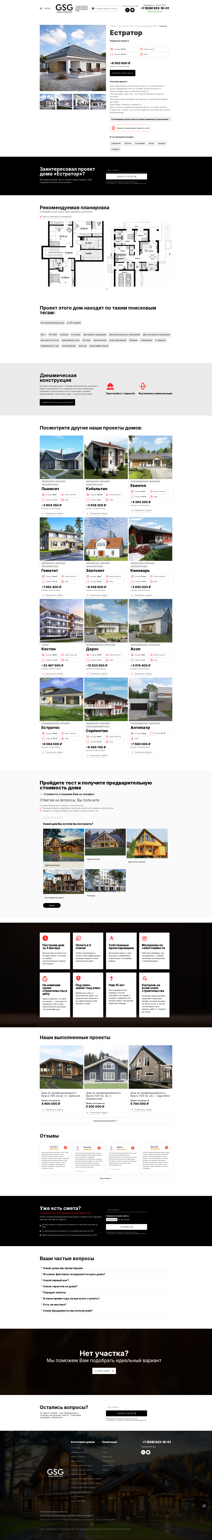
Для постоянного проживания (156, 334)
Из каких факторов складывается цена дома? (74, 1274)
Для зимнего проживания (94, 334)
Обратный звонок (155, 11)
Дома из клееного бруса (50, 484)
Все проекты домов (126, 26)
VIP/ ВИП (53, 334)
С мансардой (146, 340)
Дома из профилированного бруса (97, 726)
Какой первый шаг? (56, 1280)
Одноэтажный (100, 340)
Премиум (133, 340)
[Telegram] (132, 10)
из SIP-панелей (73, 323)
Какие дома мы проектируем (63, 1268)
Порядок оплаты (54, 1292)
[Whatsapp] (127, 10)
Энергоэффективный (99, 346)
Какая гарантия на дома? (60, 1286)
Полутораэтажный (117, 340)
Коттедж (86, 340)
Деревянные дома (48, 481)
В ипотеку (75, 334)
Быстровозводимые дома (147, 26)
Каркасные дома (154, 481)
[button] (42, 254)
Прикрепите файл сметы (117, 1216)
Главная (113, 26)
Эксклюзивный (68, 346)
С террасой (160, 340)
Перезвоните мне (148, 1447)
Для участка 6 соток (50, 340)
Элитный (82, 346)
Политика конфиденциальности (53, 1512)
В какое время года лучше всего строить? (71, 1298)
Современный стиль (50, 346)
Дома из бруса (60, 481)
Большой (64, 334)
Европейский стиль (71, 340)
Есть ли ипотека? (54, 1304)
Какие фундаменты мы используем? (68, 1310)
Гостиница (45, 645)
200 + (43, 334)
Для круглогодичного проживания (124, 334)
